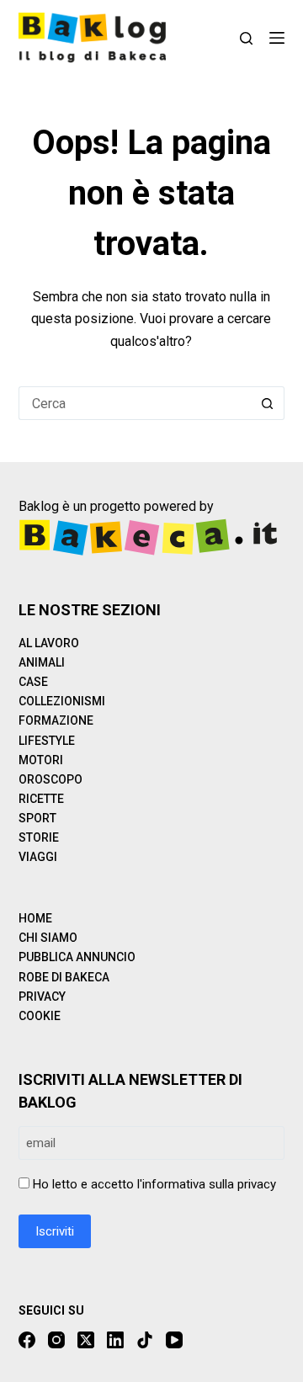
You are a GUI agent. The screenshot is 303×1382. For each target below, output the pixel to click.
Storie (39, 837)
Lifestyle (47, 740)
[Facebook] (27, 1340)
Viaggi (38, 857)
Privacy (42, 996)
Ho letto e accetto (154, 1184)
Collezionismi (62, 701)
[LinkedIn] (115, 1340)
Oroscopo (50, 779)
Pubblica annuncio (77, 957)
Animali (42, 662)
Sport (37, 818)
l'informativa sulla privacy (206, 1184)
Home (35, 918)
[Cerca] (246, 38)
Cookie (40, 1016)
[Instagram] (56, 1340)
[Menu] (276, 37)
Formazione (56, 720)
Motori (41, 760)
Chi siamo (48, 937)
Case (33, 681)
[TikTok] (144, 1340)
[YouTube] (174, 1340)
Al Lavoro (49, 643)
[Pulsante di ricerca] (267, 403)
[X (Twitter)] (85, 1340)
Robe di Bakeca (64, 977)
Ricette (41, 798)
